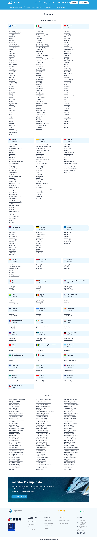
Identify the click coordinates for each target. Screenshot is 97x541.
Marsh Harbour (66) (41, 338)
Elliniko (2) (11, 114)
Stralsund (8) (39, 243)
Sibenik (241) (67, 44)
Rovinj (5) (66, 90)
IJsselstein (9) (12, 247)
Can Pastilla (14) (40, 157)
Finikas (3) (11, 108)
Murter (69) (66, 59)
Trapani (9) (38, 84)
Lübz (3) (38, 249)
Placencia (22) (12, 338)
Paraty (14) (11, 300)
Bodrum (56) (67, 150)
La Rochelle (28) (13, 170)
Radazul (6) (39, 181)
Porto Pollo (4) (39, 101)
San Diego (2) (67, 302)
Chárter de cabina (61, 7)
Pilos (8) (11, 95)
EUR (42, 2)
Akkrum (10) (12, 245)
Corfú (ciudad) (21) (13, 64)
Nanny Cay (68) (67, 288)
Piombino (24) (39, 66)
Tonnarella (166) (40, 33)
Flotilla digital (49, 7)
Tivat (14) (38, 288)
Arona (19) (38, 152)
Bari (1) (38, 118)
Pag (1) (65, 119)
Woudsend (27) (12, 234)
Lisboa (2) (11, 272)
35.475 (34, 511)
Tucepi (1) (66, 108)
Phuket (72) (11, 314)
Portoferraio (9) (40, 88)
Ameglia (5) (39, 99)
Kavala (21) (11, 62)
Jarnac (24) (11, 174)
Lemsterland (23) (13, 236)
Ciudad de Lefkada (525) (15, 33)
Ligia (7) (11, 101)
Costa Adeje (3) (40, 187)
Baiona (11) (39, 168)
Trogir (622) (66, 31)
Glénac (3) (11, 209)
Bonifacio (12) (12, 181)
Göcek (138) (67, 146)
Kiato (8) (11, 90)
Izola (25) (38, 314)
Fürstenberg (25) (40, 236)
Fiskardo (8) (12, 92)
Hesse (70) (11, 150)
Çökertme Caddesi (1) (69, 170)
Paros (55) (11, 49)
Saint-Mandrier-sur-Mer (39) (16, 161)
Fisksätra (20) (67, 232)
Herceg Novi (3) (40, 290)
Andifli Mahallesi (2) (69, 161)
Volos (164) (11, 38)
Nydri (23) (11, 59)
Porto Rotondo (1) (40, 114)
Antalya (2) (66, 159)
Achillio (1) (11, 134)
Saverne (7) (11, 191)
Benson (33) (39, 265)
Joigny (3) (11, 207)
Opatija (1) (66, 121)
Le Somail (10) (12, 185)
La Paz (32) (39, 360)
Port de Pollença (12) (41, 163)
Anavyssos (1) (12, 119)
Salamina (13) (12, 71)
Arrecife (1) (39, 198)
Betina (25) (66, 75)
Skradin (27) (67, 71)
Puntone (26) (39, 57)
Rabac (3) (66, 94)
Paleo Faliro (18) (13, 70)
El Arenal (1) (39, 196)
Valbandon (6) (67, 86)
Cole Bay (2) (12, 328)
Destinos (46, 528)
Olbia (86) (38, 40)
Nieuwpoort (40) (40, 300)
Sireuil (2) (11, 213)
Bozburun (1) (67, 172)
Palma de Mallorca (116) (42, 144)
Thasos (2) (11, 112)
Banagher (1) (39, 328)
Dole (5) (11, 204)
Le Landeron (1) (12, 350)
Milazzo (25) (39, 64)
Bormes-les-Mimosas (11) (15, 183)
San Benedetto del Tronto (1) (43, 123)
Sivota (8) (11, 97)
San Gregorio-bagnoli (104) (42, 35)
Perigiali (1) (11, 116)
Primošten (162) (68, 47)
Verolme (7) (11, 302)
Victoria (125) (67, 314)
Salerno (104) (39, 36)
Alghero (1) (39, 121)
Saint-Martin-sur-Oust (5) (15, 196)
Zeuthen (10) (39, 241)
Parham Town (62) (68, 290)
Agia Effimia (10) (13, 83)
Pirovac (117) (67, 55)
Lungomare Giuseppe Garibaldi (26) (45, 59)
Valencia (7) (39, 172)
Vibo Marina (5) (40, 94)
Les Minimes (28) (13, 168)
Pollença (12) (39, 167)
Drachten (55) (12, 232)
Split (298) (66, 36)
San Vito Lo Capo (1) (41, 112)
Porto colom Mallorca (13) (42, 159)
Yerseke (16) (12, 241)
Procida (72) (39, 42)
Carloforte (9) (39, 90)
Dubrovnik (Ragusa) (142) (70, 49)
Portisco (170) (39, 31)
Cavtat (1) (66, 116)
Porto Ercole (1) (40, 127)
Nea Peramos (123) (13, 44)
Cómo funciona (47, 520)
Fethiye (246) (67, 144)
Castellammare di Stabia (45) (43, 44)
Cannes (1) (11, 220)
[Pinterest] (81, 533)
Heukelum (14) (12, 243)
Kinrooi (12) (39, 303)
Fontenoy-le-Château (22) (15, 176)
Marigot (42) (12, 326)
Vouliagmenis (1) (13, 131)
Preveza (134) (12, 42)
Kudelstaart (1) (12, 254)
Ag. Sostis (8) (12, 99)
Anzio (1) (38, 119)
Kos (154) (11, 40)
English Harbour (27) (69, 338)
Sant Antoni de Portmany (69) (43, 146)
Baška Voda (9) (67, 83)
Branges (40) (12, 157)
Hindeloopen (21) (13, 240)
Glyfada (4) (11, 105)
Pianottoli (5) (12, 200)
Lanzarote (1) (39, 192)
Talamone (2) (39, 108)
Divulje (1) (66, 114)
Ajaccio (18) (11, 178)
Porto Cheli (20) (12, 66)
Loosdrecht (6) (12, 251)
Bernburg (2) (39, 252)
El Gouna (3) (67, 326)
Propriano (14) (12, 180)
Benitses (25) (12, 55)
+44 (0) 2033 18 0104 (82, 527)
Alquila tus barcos (48, 523)
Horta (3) (11, 270)
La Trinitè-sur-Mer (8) (14, 187)
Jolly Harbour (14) (68, 340)
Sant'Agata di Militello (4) (42, 103)
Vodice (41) (66, 64)
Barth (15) (38, 240)
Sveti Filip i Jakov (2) (69, 95)
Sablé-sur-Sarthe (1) (14, 216)
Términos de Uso (63, 523)
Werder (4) (38, 247)
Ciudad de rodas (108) (14, 46)
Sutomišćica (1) (67, 118)
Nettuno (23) (39, 68)
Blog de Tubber (32, 521)
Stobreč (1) (66, 110)
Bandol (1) (11, 222)
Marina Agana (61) (68, 60)
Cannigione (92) (40, 38)
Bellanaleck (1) (39, 268)
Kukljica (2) (66, 107)
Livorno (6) (38, 92)
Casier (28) (39, 53)
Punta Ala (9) (39, 86)
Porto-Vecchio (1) (13, 218)
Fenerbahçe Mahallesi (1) (70, 167)
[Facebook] (78, 533)
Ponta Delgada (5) (13, 268)
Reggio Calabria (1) (41, 125)
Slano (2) (66, 97)
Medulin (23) (67, 77)
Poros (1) (11, 127)
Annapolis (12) (67, 300)
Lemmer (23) (12, 238)
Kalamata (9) (12, 86)
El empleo (30, 532)
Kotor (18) (38, 286)
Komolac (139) (67, 53)
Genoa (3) (38, 107)
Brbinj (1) (66, 127)
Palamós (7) (39, 174)
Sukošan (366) (67, 35)
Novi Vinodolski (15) (69, 79)
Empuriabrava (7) (40, 176)
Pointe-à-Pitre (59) (68, 370)
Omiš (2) (66, 99)
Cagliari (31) (39, 49)
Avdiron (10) (12, 81)
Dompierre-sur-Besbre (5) (15, 202)
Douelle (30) (12, 167)
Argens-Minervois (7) (14, 192)
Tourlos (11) (12, 75)
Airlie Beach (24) (68, 381)
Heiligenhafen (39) (40, 234)
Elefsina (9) (11, 88)
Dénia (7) (38, 178)
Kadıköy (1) (66, 165)
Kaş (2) (65, 157)
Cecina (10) (39, 83)
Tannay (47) (11, 152)
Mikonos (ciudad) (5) (14, 103)
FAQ (29, 527)
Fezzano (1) (39, 129)
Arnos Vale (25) (40, 350)
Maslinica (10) (67, 81)
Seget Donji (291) (68, 40)
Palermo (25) (39, 62)
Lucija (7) (38, 316)
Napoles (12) (39, 81)
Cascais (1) (11, 274)
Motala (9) (66, 236)
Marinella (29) (39, 51)
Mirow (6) (38, 245)
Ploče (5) (66, 92)
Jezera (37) (66, 66)
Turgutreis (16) (67, 156)
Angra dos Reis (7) (13, 303)
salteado (28, 7)
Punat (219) (66, 46)
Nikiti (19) (11, 68)
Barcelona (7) (39, 180)
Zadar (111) (66, 57)
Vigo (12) (38, 161)
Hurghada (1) (67, 328)
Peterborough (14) (40, 381)
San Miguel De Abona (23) (42, 150)
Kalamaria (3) (12, 107)
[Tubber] (14, 2)
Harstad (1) (11, 290)
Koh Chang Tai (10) (13, 316)
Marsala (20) (39, 71)
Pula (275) (66, 42)
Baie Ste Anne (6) (68, 316)
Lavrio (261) (12, 36)
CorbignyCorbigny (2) (14, 211)
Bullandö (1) (67, 243)
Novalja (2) (66, 103)
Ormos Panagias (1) (14, 132)
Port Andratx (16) (40, 156)
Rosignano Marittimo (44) (42, 46)
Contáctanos (31, 529)
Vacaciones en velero (16, 7)
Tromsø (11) (12, 286)
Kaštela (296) (67, 38)
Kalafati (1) (11, 129)
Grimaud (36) (12, 165)
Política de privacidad (64, 520)
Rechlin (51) (39, 232)
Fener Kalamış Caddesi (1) (70, 168)
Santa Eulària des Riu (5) (42, 183)
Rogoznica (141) (68, 51)
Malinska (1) (67, 112)
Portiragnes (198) (13, 144)
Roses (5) (38, 185)
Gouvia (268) (12, 35)
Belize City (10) (12, 340)
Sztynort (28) (67, 265)
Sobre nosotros (32, 524)
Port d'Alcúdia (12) (40, 165)
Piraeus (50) (12, 51)
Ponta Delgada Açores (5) (15, 266)
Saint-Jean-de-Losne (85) (15, 148)
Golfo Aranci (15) (40, 77)
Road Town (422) (68, 286)
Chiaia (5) (38, 95)
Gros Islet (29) (67, 350)
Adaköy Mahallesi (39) (69, 152)
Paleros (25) (12, 57)
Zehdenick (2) (39, 251)
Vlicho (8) (11, 94)
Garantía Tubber (48, 525)
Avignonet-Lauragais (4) (15, 205)
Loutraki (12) (12, 73)
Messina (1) (39, 116)
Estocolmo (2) (67, 240)
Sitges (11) (39, 170)
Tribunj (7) (66, 84)
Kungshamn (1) (67, 241)
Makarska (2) (67, 105)
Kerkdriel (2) (12, 252)
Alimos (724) (12, 31)
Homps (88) (12, 146)
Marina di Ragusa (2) (41, 110)
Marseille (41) (12, 154)
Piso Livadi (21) (13, 60)
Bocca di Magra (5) (40, 97)
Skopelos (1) (12, 125)
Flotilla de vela (37, 7)
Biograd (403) (67, 33)
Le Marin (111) (12, 370)
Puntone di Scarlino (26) (42, 55)
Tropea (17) (39, 73)
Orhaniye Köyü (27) (68, 154)
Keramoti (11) (12, 77)
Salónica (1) (11, 121)
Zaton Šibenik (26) (68, 73)
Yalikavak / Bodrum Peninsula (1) (72, 163)
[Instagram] (84, 533)
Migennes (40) (12, 156)
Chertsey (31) (39, 266)
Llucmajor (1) (39, 191)
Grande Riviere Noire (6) (70, 360)
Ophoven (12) (39, 302)
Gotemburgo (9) (67, 238)
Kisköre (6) (39, 370)
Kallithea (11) (12, 79)
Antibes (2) (11, 215)
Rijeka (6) (66, 88)
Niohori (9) (11, 84)
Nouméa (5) (11, 360)
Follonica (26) (39, 60)
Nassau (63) (39, 340)
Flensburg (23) (39, 238)
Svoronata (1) (12, 123)
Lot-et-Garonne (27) (13, 172)
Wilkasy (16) (67, 266)
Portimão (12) (12, 265)
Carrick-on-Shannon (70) (42, 326)
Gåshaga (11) (67, 234)
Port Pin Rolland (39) (14, 163)
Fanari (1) (11, 118)
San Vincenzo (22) (40, 70)
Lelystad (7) (12, 249)
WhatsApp (81, 530)
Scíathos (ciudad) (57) (14, 47)
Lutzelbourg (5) (12, 198)
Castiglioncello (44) (41, 47)
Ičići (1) (65, 125)
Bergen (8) (11, 288)
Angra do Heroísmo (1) (14, 276)
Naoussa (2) (12, 110)
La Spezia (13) (39, 79)
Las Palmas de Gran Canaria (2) (44, 189)
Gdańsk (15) (67, 268)
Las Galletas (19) (40, 154)
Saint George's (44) (13, 381)
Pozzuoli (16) (39, 75)
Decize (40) (11, 159)
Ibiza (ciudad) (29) (40, 148)
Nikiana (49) (12, 53)
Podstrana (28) (67, 70)
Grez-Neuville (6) (13, 194)
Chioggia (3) (39, 105)
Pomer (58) (66, 62)
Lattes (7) (11, 189)
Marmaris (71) (67, 148)
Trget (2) (66, 101)
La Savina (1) (39, 194)
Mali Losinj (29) (67, 68)
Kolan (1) (66, 123)
